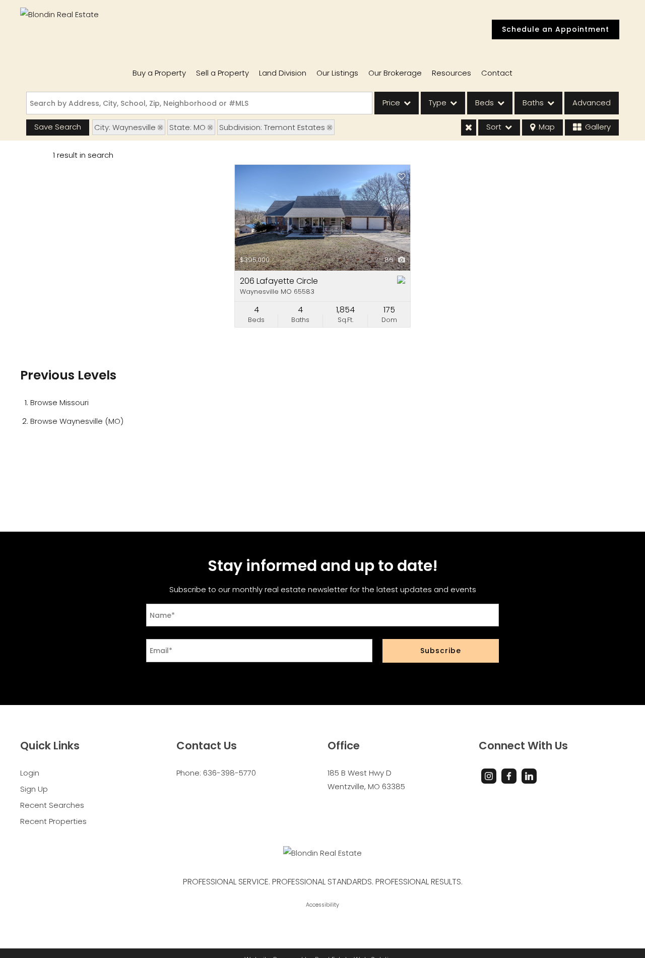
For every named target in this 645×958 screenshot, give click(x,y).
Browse (59, 402)
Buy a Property (159, 73)
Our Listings (337, 73)
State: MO (187, 127)
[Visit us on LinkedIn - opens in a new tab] (529, 776)
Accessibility (322, 905)
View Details (322, 218)
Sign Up (34, 789)
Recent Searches (52, 805)
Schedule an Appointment (555, 29)
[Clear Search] (468, 127)
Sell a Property (222, 73)
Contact (496, 73)
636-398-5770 (229, 773)
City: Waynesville (125, 127)
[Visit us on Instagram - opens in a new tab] (488, 776)
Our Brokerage (395, 73)
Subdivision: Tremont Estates (272, 127)
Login (29, 773)
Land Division (282, 73)
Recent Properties (53, 821)
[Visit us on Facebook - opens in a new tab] (509, 776)
